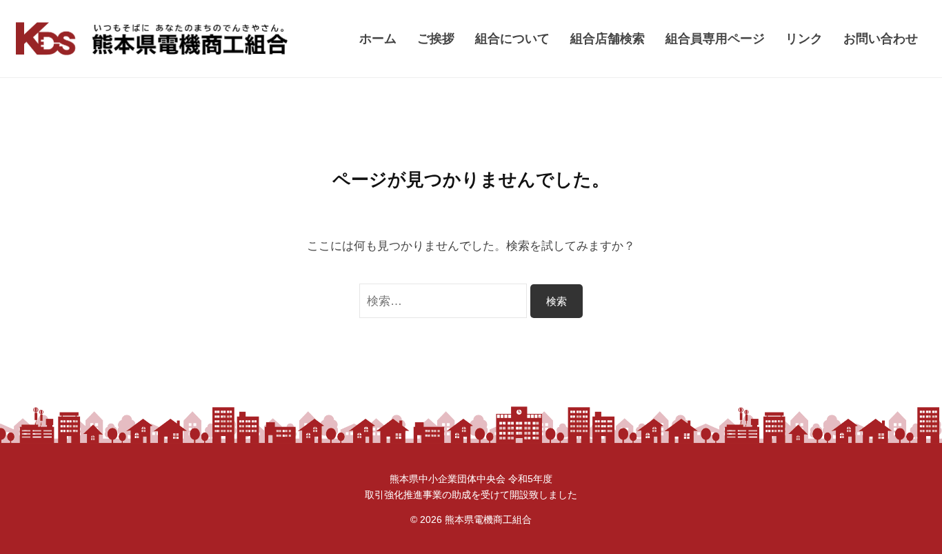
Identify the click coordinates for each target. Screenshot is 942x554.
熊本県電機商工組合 (488, 519)
